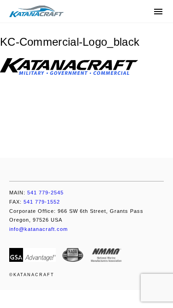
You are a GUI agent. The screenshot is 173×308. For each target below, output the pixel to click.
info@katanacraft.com (38, 229)
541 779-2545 (36, 192)
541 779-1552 (34, 202)
